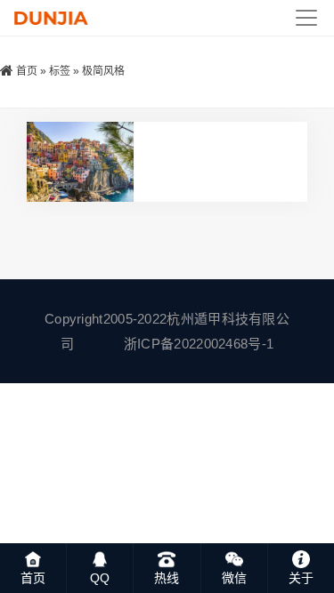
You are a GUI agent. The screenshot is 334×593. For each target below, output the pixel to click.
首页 (26, 71)
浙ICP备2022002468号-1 (198, 343)
